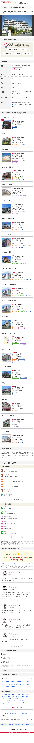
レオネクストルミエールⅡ (9, 700)
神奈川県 (4, 678)
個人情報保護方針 (19, 724)
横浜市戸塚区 (18, 684)
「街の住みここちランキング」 (18, 563)
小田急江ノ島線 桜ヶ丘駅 (19, 104)
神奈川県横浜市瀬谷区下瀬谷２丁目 (21, 66)
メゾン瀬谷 (21, 700)
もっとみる (16, 499)
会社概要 (27, 724)
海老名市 (13, 686)
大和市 (23, 49)
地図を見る (18, 69)
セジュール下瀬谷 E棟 (8, 694)
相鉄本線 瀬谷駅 (17, 102)
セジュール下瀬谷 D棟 (8, 696)
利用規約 (11, 724)
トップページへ (18, 707)
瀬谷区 (21, 713)
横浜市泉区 (26, 681)
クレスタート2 (20, 703)
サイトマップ (4, 724)
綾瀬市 (11, 684)
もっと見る (16, 646)
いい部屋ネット (4, 713)
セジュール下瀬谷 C (7, 698)
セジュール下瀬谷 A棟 (22, 696)
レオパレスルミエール (8, 703)
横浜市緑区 (5, 684)
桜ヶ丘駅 (27, 53)
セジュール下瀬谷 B (21, 694)
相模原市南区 (5, 686)
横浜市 (16, 713)
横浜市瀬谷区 (13, 49)
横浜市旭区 (9, 53)
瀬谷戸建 (17, 698)
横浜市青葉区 (26, 684)
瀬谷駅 (18, 53)
